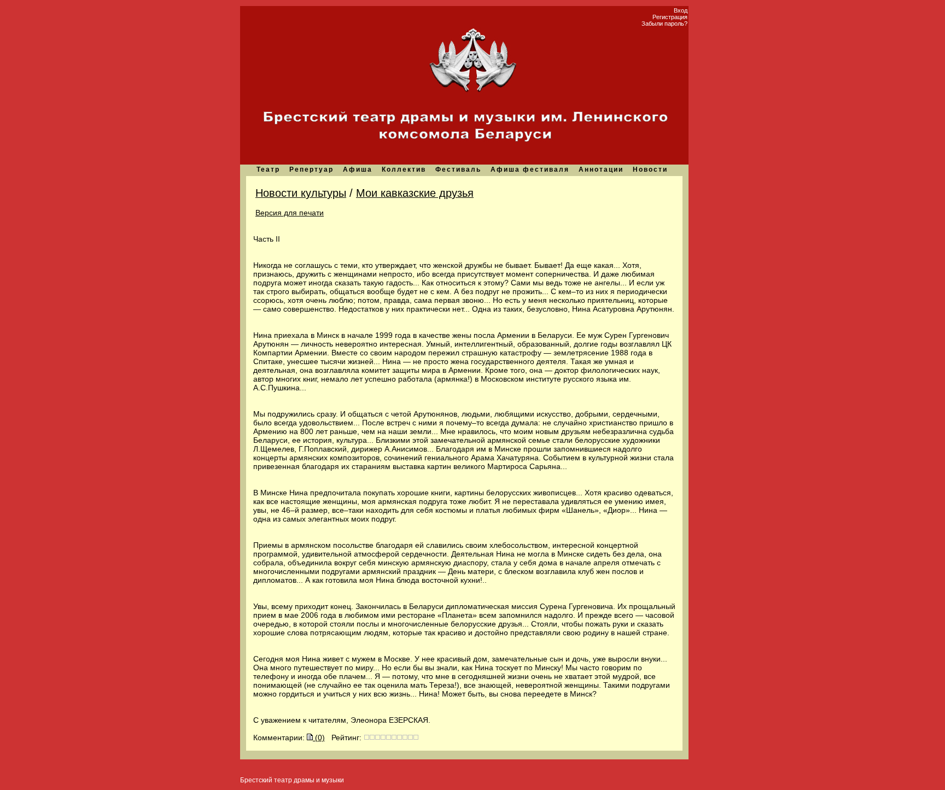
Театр (268, 169)
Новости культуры (300, 193)
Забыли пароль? (664, 23)
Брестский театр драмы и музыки (292, 780)
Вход (680, 10)
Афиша (357, 169)
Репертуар (311, 169)
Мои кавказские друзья (415, 193)
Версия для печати (289, 212)
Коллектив (404, 169)
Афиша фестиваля (530, 169)
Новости (650, 169)
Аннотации (601, 169)
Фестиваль (458, 169)
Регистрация (669, 17)
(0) (319, 737)
